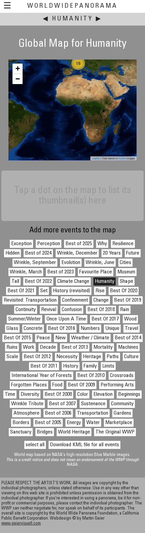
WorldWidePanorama (72, 6)
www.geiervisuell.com (21, 524)
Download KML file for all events (84, 445)
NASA (122, 158)
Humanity (72, 19)
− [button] (18, 79)
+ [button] (18, 68)
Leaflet (95, 158)
